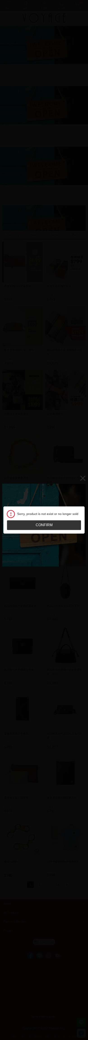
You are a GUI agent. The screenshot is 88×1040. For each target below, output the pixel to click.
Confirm (44, 525)
